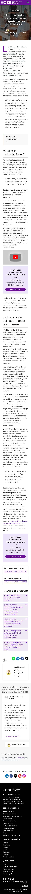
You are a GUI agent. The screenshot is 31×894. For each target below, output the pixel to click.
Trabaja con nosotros (9, 828)
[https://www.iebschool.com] (22, 673)
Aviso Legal (6, 881)
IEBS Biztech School (9, 811)
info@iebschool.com (12, 794)
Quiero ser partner (8, 874)
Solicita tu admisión (8, 869)
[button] (15, 598)
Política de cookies (17, 881)
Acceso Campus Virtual (10, 826)
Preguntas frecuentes (9, 821)
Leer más (17, 676)
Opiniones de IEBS (8, 823)
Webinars (5, 854)
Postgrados (6, 845)
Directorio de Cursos (9, 857)
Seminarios (6, 852)
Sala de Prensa (7, 818)
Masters (5, 842)
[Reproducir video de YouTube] (15, 257)
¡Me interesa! (15, 289)
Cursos (5, 850)
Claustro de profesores (9, 814)
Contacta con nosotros (10, 867)
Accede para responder (12, 736)
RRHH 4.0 (15, 11)
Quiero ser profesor (8, 830)
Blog (4, 833)
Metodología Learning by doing (12, 816)
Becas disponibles (8, 871)
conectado (20, 758)
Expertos (5, 847)
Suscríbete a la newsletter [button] (11, 835)
